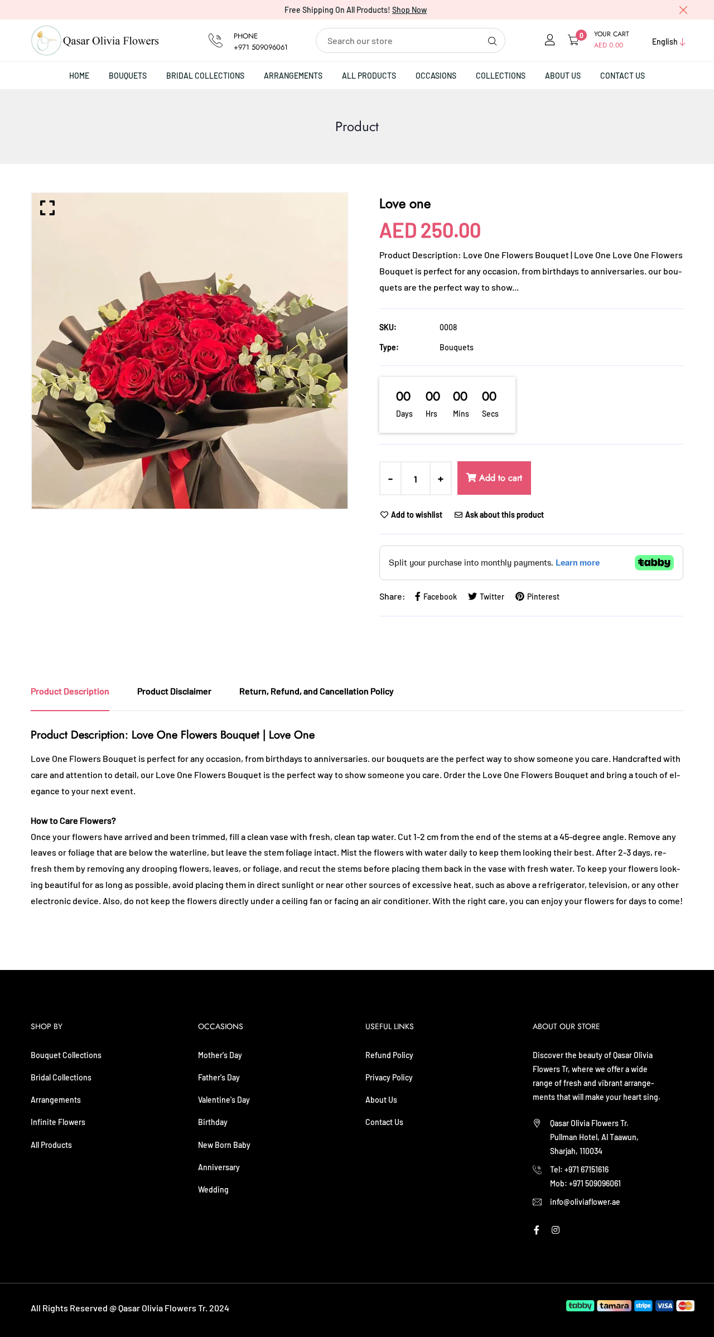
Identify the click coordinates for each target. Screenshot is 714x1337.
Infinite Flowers (58, 1122)
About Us (563, 75)
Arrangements (293, 75)
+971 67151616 (587, 1169)
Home (79, 75)
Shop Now (409, 10)
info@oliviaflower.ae (585, 1201)
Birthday (213, 1122)
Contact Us (622, 75)
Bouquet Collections (66, 1055)
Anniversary (219, 1167)
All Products (369, 75)
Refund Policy (389, 1055)
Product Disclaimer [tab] (174, 691)
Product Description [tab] (70, 691)
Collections (500, 75)
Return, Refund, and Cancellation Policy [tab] (316, 691)
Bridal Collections (205, 75)
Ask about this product (504, 514)
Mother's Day (220, 1055)
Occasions (436, 75)
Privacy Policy (389, 1077)
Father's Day (219, 1077)
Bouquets (128, 75)
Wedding (213, 1189)
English (665, 41)
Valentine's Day (224, 1099)
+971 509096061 (261, 47)
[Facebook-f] (537, 1229)
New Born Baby (224, 1145)
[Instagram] (556, 1229)
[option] (190, 351)
